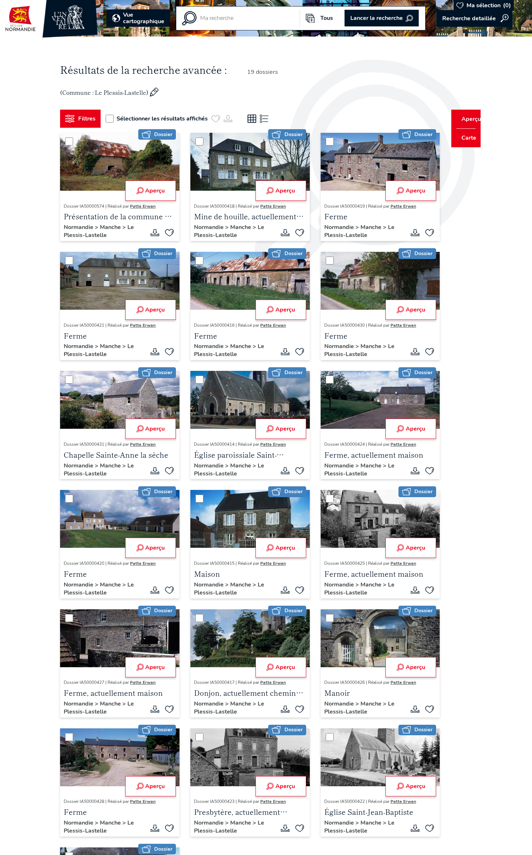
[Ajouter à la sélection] (166, 232)
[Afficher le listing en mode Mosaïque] (254, 118)
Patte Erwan (146, 206)
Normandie (82, 227)
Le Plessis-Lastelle (102, 231)
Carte (464, 138)
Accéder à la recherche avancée (474, 18)
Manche (114, 227)
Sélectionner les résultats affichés (165, 119)
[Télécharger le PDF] (152, 232)
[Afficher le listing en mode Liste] (267, 118)
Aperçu (152, 191)
